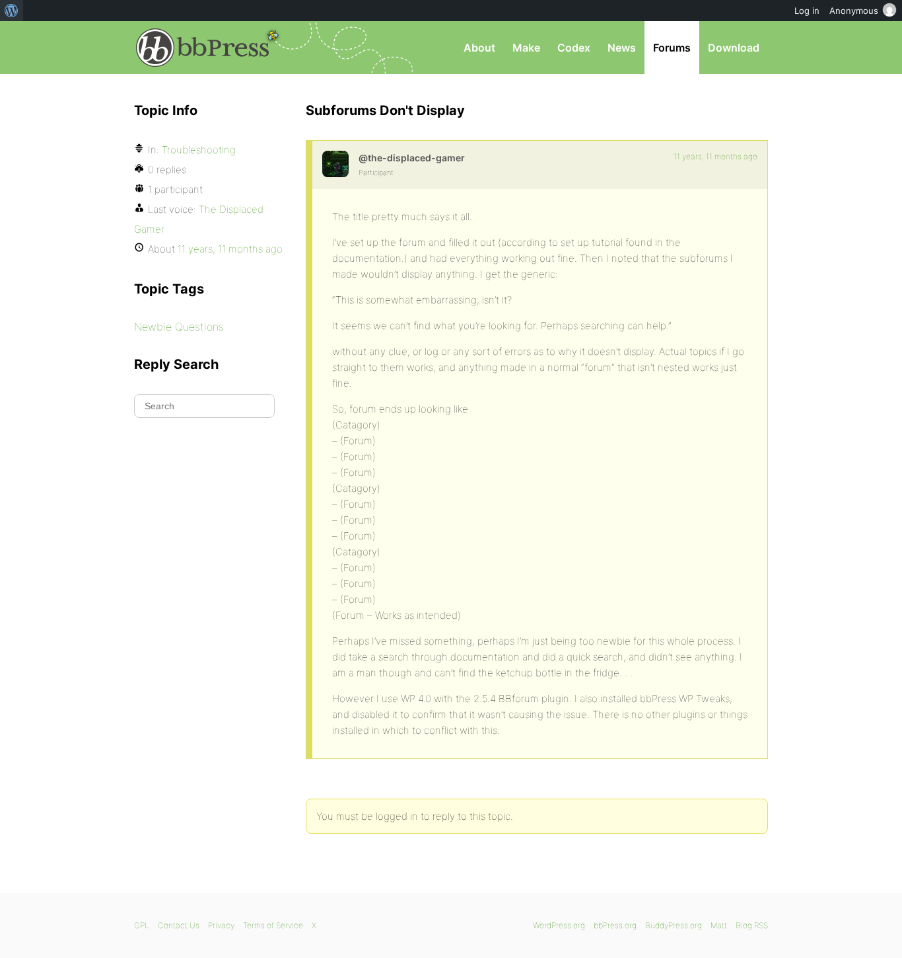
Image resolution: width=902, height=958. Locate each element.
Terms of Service (273, 925)
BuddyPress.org (673, 925)
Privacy (221, 925)
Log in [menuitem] (806, 10)
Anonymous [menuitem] (853, 10)
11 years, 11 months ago (715, 156)
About (479, 47)
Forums (672, 47)
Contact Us (178, 925)
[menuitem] (11, 10)
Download (733, 47)
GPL (141, 925)
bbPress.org (202, 47)
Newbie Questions (179, 326)
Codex (573, 47)
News (621, 47)
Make (526, 47)
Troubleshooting (199, 149)
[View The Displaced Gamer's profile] (335, 164)
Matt (719, 925)
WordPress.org (559, 925)
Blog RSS (752, 925)
